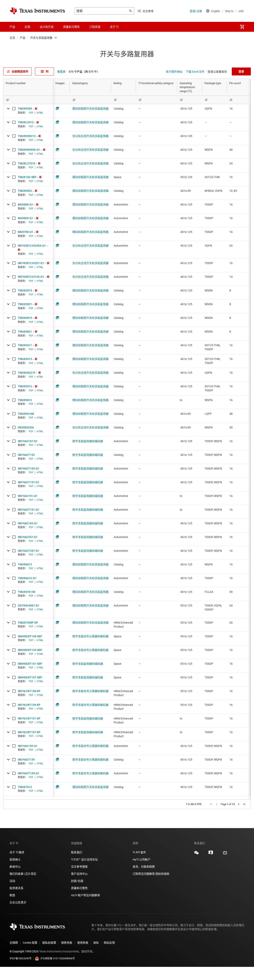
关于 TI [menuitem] (114, 26)
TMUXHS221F (27, 372)
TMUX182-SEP (27, 177)
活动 (12, 880)
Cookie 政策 (30, 942)
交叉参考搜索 (79, 866)
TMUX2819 (25, 290)
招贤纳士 (15, 859)
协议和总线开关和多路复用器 (90, 136)
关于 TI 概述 (17, 852)
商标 (96, 942)
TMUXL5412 (26, 122)
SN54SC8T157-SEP (30, 677)
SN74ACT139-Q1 (28, 773)
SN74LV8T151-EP (29, 718)
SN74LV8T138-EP (29, 691)
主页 (12, 37)
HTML (40, 112)
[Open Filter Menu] (28, 100)
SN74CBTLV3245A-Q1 (32, 245)
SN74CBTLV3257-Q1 (31, 263)
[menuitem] (242, 27)
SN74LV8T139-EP (29, 704)
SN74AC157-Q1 (28, 441)
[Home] (37, 10)
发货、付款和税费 (144, 866)
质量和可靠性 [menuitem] (71, 26)
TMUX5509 (25, 108)
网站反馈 (109, 942)
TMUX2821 (25, 304)
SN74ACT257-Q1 (28, 550)
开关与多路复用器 (41, 37)
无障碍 (14, 942)
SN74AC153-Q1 (28, 523)
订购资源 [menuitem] (94, 26)
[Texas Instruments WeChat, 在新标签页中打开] (196, 854)
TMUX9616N (26, 413)
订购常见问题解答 (144, 873)
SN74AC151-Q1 (28, 496)
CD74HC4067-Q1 (28, 605)
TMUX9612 (25, 400)
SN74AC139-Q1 (28, 745)
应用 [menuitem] (27, 26)
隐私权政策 (49, 942)
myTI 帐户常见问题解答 (85, 895)
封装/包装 (77, 880)
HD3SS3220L (26, 427)
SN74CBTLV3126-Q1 (31, 276)
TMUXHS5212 (27, 136)
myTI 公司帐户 (141, 859)
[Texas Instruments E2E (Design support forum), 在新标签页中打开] (210, 854)
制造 (12, 895)
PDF (31, 112)
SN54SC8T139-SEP (30, 650)
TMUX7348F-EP (28, 622)
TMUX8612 (25, 564)
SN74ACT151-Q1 (28, 509)
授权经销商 (162, 873)
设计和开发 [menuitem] (47, 26)
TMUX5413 (25, 359)
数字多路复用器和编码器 (87, 441)
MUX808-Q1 (25, 204)
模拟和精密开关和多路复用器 (90, 108)
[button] (211, 804)
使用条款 (82, 942)
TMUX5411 (25, 345)
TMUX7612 (25, 787)
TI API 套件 (139, 852)
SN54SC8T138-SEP (30, 636)
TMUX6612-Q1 (27, 578)
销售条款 (66, 942)
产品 (22, 37)
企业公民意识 (18, 902)
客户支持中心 (79, 873)
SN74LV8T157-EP (29, 732)
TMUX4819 (25, 317)
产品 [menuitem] (12, 26)
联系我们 (76, 852)
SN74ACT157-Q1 (28, 482)
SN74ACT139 (26, 759)
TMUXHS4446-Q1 (29, 149)
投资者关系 (16, 888)
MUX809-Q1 (25, 218)
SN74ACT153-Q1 (28, 468)
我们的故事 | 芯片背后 (23, 873)
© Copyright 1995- (24, 951)
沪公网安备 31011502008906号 (57, 958)
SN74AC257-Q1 (28, 537)
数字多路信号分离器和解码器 (90, 636)
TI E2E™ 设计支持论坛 (84, 859)
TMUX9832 (25, 190)
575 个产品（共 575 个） (84, 71)
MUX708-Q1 (25, 231)
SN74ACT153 (26, 454)
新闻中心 (15, 866)
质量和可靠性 (79, 888)
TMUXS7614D (26, 591)
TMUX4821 (25, 331)
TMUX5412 (25, 386)
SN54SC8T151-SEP (30, 663)
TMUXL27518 (26, 163)
